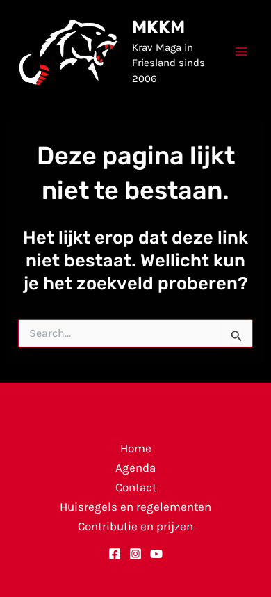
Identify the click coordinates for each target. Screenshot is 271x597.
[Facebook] (114, 554)
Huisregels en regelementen (135, 507)
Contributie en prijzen (135, 526)
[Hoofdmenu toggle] (242, 51)
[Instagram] (135, 554)
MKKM (158, 27)
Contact (135, 487)
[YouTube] (156, 554)
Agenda (135, 468)
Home (135, 448)
